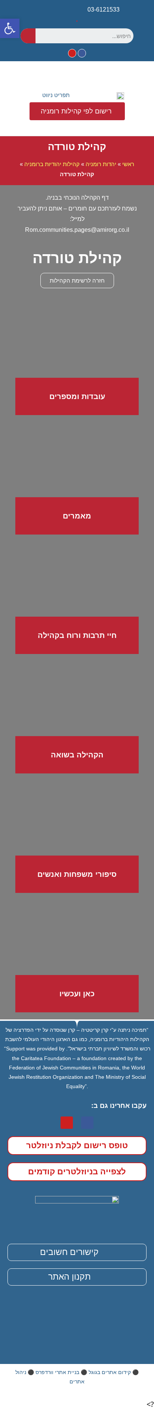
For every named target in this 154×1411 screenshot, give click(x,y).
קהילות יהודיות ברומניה (52, 164)
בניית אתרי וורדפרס (57, 1372)
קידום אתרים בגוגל (110, 1372)
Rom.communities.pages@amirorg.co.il (77, 230)
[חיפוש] (28, 35)
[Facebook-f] (82, 53)
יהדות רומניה (101, 164)
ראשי (128, 164)
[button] (50, 95)
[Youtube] (72, 53)
